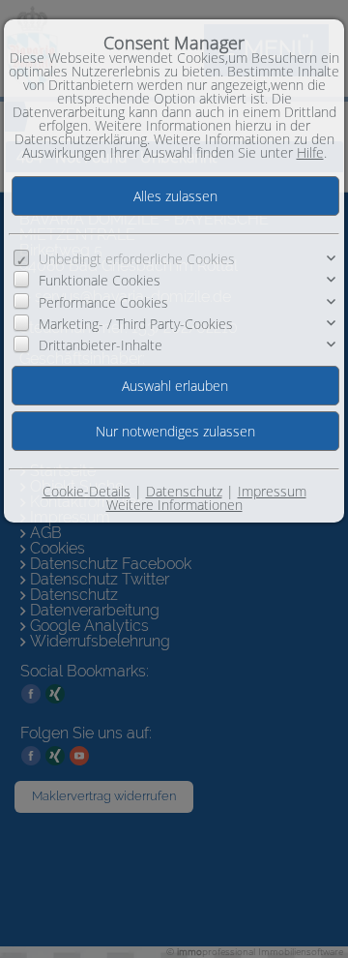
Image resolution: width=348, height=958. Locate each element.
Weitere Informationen (174, 504)
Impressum (272, 491)
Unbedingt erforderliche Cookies (137, 259)
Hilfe (310, 152)
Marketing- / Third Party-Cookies (136, 323)
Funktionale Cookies (99, 280)
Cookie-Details (86, 491)
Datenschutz (184, 491)
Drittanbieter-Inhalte (100, 345)
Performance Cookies (103, 302)
